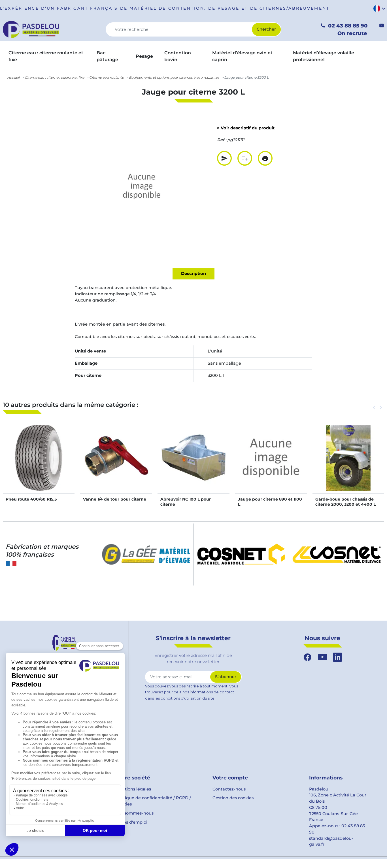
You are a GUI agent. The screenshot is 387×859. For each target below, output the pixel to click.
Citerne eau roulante (106, 77)
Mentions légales (133, 789)
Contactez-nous (229, 789)
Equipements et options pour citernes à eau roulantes (174, 77)
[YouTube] (322, 657)
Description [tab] (193, 273)
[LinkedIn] (337, 657)
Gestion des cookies (233, 797)
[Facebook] (307, 657)
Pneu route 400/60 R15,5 (31, 499)
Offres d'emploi (131, 822)
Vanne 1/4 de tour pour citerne (114, 499)
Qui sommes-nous (135, 813)
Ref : (221, 139)
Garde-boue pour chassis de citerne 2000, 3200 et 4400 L (345, 502)
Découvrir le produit (39, 463)
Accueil (13, 77)
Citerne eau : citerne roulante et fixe (54, 77)
